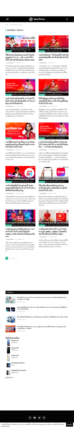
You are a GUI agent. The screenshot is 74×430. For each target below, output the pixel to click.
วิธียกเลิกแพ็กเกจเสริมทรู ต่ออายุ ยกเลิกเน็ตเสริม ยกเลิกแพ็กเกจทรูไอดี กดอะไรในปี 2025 (53, 187)
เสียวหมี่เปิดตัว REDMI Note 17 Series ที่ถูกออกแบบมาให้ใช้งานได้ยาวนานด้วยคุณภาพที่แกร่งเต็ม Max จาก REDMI (41, 327)
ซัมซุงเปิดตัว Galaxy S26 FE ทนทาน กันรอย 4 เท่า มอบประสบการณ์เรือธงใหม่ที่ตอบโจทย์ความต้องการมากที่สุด (41, 298)
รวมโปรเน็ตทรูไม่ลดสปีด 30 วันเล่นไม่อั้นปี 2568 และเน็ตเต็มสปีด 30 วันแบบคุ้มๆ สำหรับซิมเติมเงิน (20, 100)
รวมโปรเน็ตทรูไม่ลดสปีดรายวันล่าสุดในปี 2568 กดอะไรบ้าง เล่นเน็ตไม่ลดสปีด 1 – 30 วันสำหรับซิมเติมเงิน (53, 144)
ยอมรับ (69, 424)
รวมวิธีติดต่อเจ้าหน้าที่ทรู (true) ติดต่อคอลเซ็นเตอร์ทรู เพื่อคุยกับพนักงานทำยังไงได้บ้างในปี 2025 (20, 144)
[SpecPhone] (37, 19)
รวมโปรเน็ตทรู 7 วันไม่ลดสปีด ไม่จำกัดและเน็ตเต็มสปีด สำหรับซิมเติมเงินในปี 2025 (54, 57)
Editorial (8, 51)
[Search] (67, 19)
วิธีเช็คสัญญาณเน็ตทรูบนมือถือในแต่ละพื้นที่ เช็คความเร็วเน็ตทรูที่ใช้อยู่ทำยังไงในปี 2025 (53, 100)
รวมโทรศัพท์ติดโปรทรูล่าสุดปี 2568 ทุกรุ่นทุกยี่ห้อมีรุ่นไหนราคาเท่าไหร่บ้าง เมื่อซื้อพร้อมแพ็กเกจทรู (20, 187)
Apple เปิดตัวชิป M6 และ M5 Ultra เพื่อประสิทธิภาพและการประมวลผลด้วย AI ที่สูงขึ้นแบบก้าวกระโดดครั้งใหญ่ (42, 308)
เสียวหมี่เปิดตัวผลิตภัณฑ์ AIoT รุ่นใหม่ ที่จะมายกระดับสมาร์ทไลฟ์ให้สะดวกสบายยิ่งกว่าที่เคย (42, 317)
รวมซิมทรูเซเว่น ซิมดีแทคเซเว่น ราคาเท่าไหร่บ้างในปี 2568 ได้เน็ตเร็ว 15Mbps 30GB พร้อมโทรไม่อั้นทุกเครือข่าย (20, 233)
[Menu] (7, 19)
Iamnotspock (10, 62)
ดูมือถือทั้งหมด (9, 377)
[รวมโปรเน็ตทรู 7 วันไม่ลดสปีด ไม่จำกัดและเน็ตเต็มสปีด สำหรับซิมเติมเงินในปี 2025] (54, 43)
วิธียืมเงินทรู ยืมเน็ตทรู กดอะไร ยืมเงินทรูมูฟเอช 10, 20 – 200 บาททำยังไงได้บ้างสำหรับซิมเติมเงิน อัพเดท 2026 (19, 57)
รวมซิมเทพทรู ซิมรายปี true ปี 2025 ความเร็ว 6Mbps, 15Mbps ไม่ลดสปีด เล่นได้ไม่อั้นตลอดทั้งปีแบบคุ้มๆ (53, 231)
